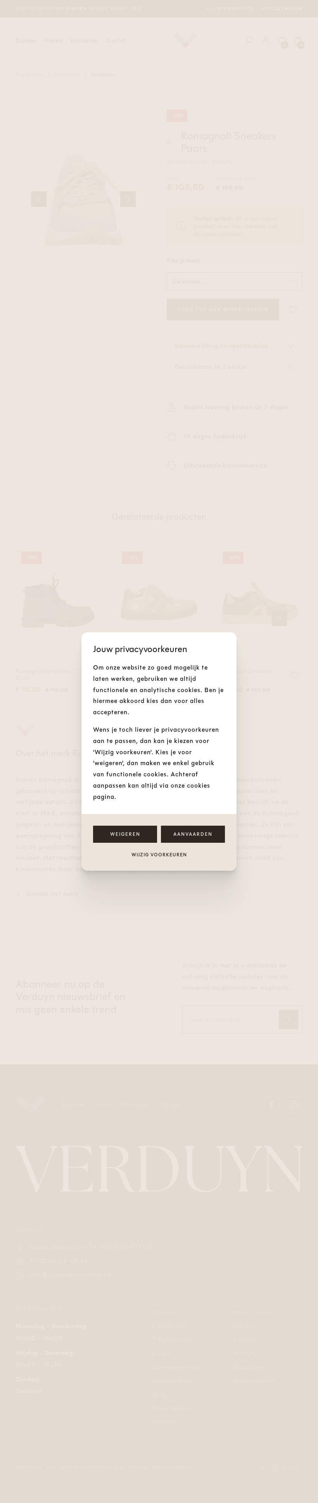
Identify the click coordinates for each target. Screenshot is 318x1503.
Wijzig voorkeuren (159, 854)
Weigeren (125, 834)
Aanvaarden (193, 834)
